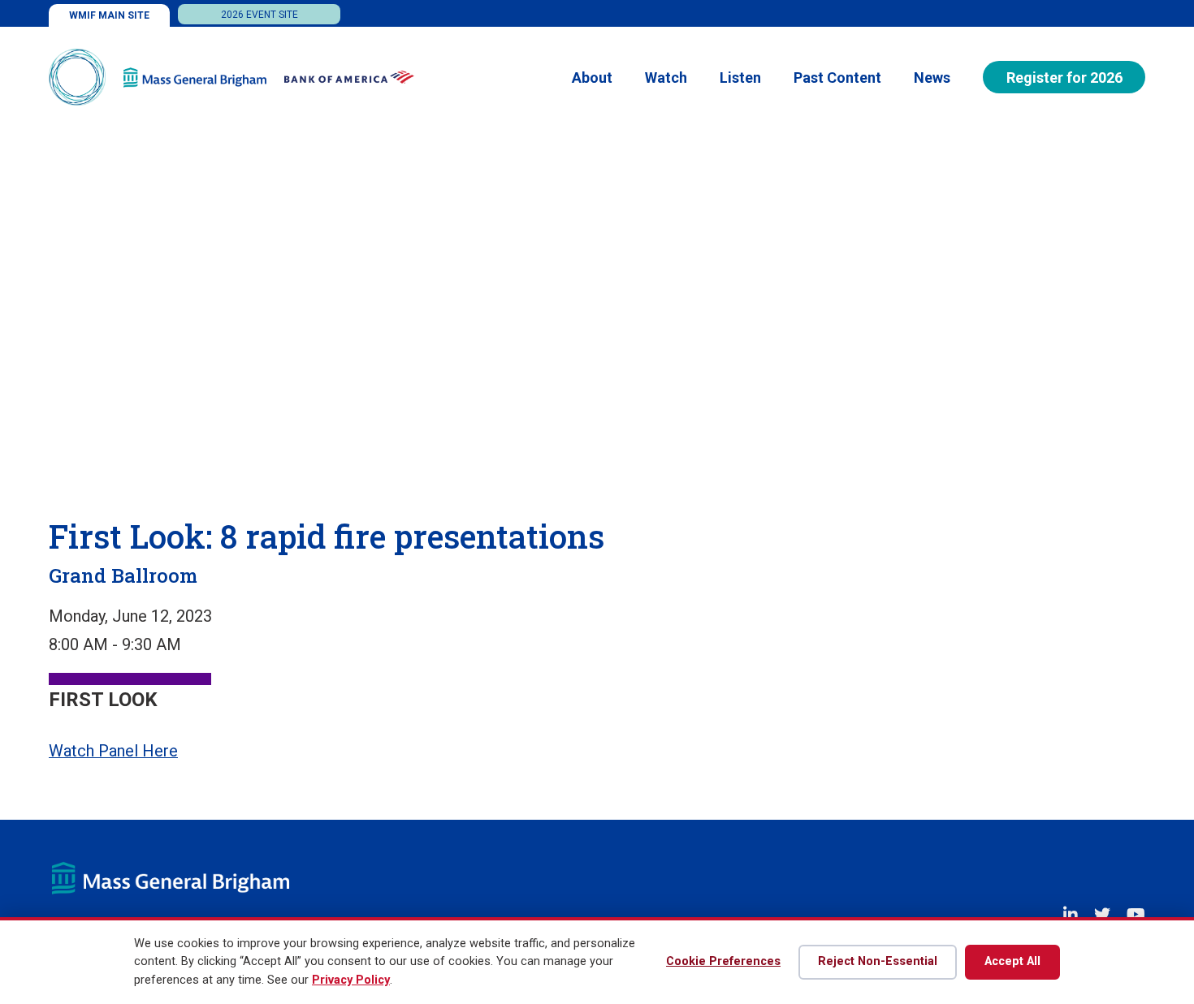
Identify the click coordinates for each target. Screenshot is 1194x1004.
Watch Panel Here (113, 751)
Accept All (1012, 961)
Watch (666, 77)
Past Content (837, 77)
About (592, 77)
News (932, 77)
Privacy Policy (351, 980)
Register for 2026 (1064, 77)
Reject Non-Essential (877, 961)
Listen (740, 77)
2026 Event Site (259, 14)
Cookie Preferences (723, 961)
